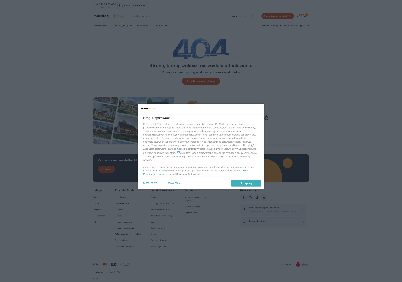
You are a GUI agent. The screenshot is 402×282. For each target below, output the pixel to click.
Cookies (162, 174)
